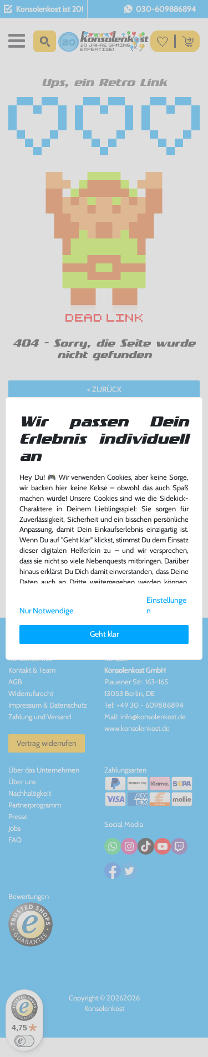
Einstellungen (166, 605)
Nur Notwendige (46, 611)
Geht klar (104, 634)
